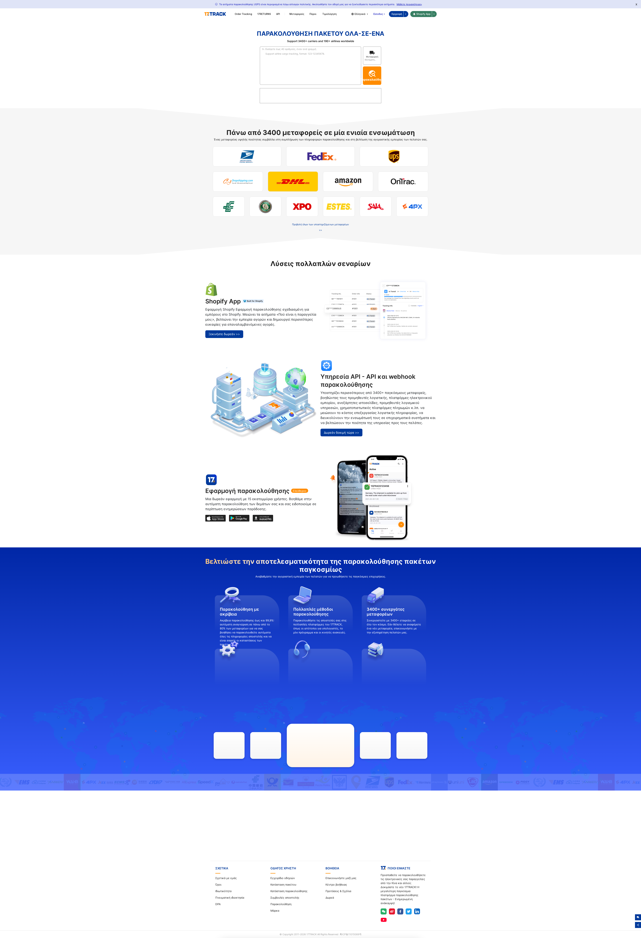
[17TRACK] (215, 14)
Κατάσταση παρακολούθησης (288, 891)
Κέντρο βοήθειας (336, 884)
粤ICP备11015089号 (351, 934)
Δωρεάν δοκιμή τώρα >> (341, 432)
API (278, 14)
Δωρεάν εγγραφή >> (320, 832)
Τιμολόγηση (329, 14)
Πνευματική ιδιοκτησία (229, 897)
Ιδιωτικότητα (223, 891)
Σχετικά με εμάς (226, 878)
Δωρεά (330, 897)
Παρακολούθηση (280, 904)
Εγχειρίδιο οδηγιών (282, 878)
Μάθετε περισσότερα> (409, 4)
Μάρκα (274, 910)
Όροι (218, 884)
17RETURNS (264, 14)
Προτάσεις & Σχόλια (338, 891)
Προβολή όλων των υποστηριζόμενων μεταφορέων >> (320, 227)
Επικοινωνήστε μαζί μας (341, 878)
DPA (218, 904)
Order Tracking (243, 14)
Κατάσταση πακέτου (283, 884)
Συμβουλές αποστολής (284, 897)
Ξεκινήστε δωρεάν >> (224, 334)
